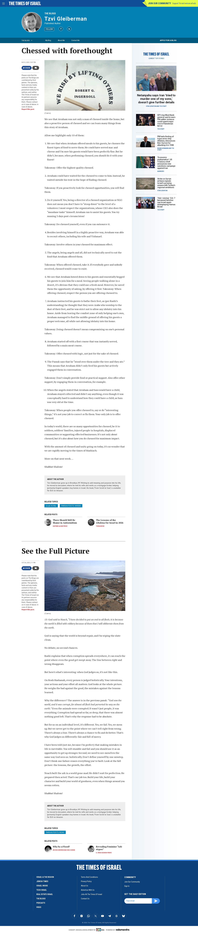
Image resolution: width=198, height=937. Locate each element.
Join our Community (159, 3)
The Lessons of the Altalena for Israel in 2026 (109, 521)
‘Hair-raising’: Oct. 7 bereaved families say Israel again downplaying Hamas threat (166, 202)
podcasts (40, 903)
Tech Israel (41, 890)
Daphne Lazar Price (60, 526)
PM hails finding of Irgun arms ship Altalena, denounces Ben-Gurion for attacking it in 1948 (166, 140)
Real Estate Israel (44, 894)
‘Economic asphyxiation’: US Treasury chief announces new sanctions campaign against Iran (166, 162)
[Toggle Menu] (3, 3)
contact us (85, 899)
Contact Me (75, 40)
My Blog (48, 40)
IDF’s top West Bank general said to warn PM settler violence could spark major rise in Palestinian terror (166, 120)
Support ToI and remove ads (184, 3)
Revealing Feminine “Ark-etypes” (109, 848)
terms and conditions (89, 877)
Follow (49, 29)
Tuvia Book (100, 526)
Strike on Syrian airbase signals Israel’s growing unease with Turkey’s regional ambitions (166, 183)
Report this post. (28, 109)
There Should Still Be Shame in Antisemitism (65, 521)
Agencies (160, 171)
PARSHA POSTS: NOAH (55, 832)
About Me (61, 40)
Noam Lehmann (162, 148)
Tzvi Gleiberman (65, 19)
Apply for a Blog (168, 40)
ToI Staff (162, 106)
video (38, 907)
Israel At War (51, 506)
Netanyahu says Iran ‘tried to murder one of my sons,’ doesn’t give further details (156, 99)
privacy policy (86, 881)
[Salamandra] (122, 930)
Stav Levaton (151, 106)
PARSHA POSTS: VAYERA (71, 506)
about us (84, 886)
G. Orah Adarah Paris (104, 852)
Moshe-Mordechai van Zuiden (64, 850)
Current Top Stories (156, 58)
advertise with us (87, 890)
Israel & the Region (45, 877)
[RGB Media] (100, 929)
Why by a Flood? (61, 846)
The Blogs (50, 13)
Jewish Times (42, 881)
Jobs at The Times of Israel (91, 894)
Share (27, 68)
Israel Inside (42, 886)
